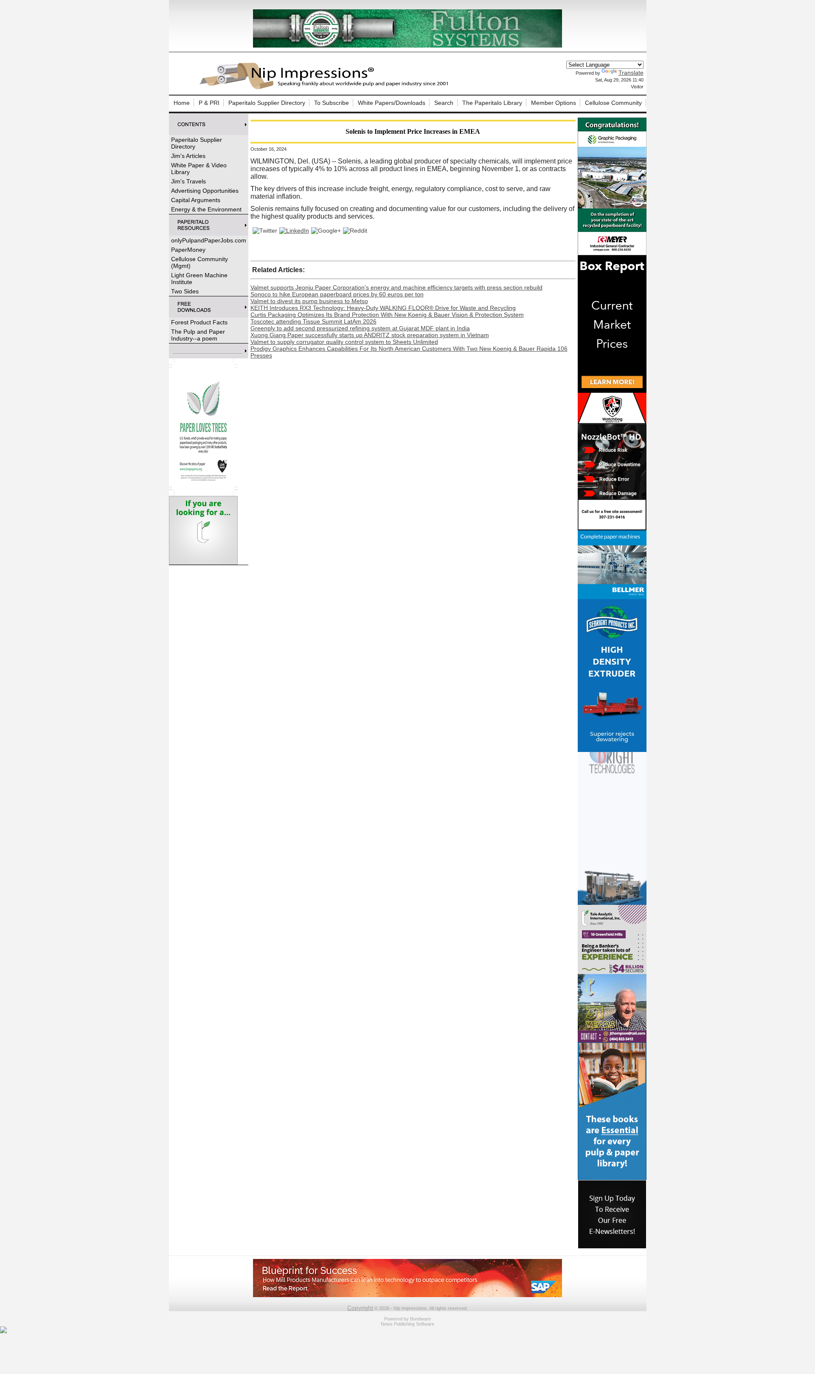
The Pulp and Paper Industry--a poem (198, 335)
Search (443, 102)
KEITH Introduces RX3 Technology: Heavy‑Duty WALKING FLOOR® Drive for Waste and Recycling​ (383, 307)
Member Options (553, 102)
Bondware (420, 1318)
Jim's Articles (188, 155)
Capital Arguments (195, 200)
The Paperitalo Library (492, 102)
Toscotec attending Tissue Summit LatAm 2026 (313, 321)
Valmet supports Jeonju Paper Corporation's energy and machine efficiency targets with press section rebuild (396, 287)
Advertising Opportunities (205, 190)
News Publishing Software (407, 1323)
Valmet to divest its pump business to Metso (309, 301)
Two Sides (185, 291)
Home (182, 102)
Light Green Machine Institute (199, 278)
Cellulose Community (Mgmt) (199, 262)
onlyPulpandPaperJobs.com (208, 240)
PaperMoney (188, 249)
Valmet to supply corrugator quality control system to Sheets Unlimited (344, 341)
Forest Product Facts (199, 322)
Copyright (360, 1307)
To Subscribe (331, 102)
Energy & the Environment (206, 209)
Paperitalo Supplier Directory (266, 102)
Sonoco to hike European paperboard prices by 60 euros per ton (337, 294)
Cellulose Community (613, 102)
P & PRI (209, 102)
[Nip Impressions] (326, 87)
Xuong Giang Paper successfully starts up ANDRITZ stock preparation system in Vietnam (369, 335)
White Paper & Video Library (199, 168)
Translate (631, 72)
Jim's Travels (188, 181)
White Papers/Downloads (391, 102)
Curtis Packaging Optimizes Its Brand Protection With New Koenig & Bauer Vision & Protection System (387, 314)
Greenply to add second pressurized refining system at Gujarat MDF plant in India (360, 328)
